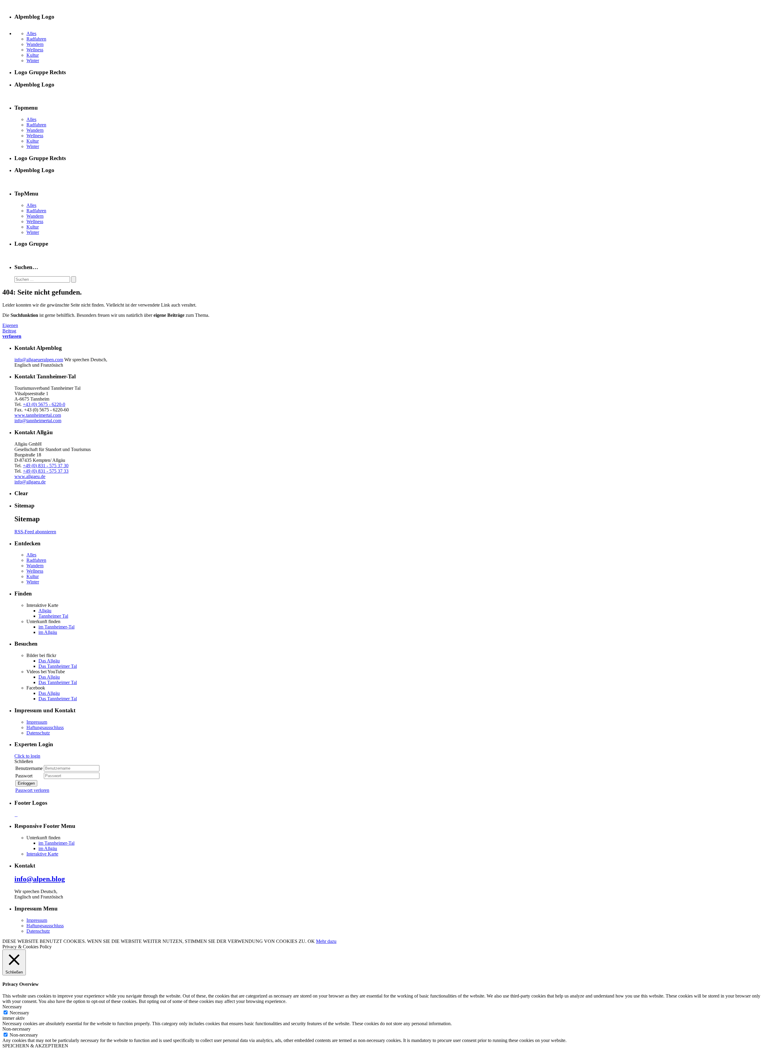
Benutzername (29, 768)
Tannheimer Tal (53, 616)
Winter (32, 60)
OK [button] (311, 941)
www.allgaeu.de (29, 476)
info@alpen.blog (39, 879)
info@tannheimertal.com (37, 420)
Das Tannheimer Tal (57, 666)
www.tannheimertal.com (37, 415)
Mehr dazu (326, 941)
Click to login (27, 756)
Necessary (19, 1012)
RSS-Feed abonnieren (35, 531)
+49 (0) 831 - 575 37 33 (45, 471)
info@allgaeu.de (30, 481)
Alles (31, 33)
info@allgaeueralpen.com (38, 359)
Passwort (23, 775)
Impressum (36, 722)
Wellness (34, 49)
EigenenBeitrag (11, 331)
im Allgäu (47, 632)
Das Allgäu (49, 660)
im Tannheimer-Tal (56, 626)
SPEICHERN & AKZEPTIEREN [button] (35, 1045)
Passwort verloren (32, 790)
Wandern (35, 44)
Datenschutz (38, 732)
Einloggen (26, 783)
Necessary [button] (12, 1006)
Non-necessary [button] (16, 1028)
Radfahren (36, 38)
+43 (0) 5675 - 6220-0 (44, 404)
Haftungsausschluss (45, 727)
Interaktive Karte (42, 853)
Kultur (32, 55)
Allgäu (44, 610)
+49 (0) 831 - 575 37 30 (45, 465)
